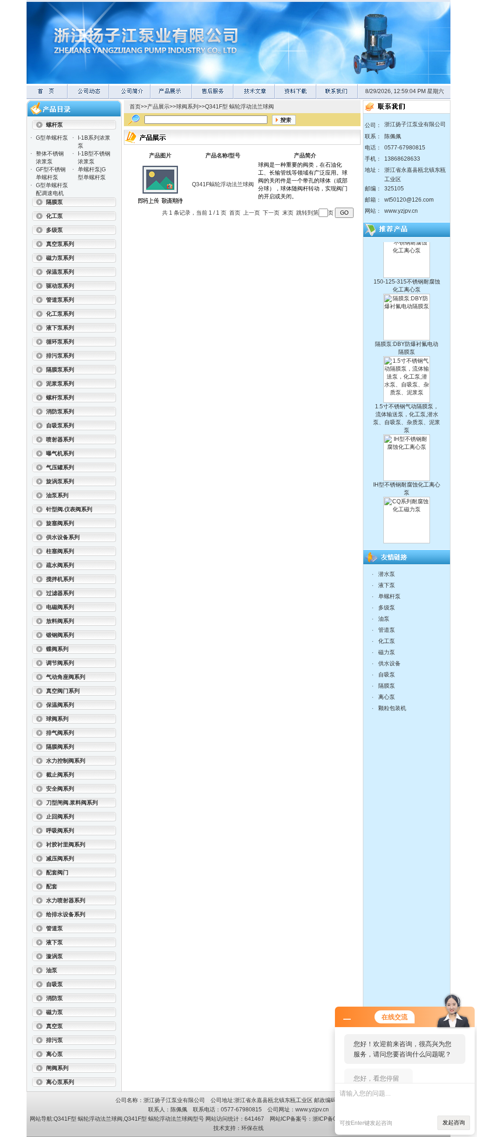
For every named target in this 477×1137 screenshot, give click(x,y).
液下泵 (386, 585)
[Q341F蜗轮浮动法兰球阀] (160, 206)
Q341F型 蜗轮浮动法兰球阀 (239, 106)
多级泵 (386, 607)
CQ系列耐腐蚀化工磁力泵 (407, 536)
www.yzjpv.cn (401, 211)
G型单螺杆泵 (52, 138)
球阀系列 (187, 106)
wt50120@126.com (409, 199)
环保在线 (252, 1128)
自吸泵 (386, 674)
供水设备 (389, 663)
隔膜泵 (386, 686)
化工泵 (386, 641)
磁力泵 (386, 652)
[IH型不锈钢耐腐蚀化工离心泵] (406, 466)
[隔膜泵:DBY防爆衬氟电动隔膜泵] (406, 325)
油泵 (383, 619)
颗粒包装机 (392, 708)
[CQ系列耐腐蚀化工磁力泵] (406, 528)
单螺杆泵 (389, 596)
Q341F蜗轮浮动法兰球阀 (223, 184)
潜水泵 (386, 574)
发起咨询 (454, 1122)
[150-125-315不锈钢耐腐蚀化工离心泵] (406, 263)
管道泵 (386, 630)
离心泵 (386, 697)
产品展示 (158, 106)
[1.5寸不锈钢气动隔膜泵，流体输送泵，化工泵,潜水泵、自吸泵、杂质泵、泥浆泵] (406, 388)
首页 (135, 106)
